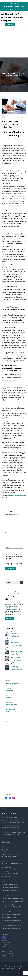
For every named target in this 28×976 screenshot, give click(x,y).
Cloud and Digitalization (10, 917)
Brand (17, 729)
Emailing (7, 755)
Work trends (8, 784)
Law (10, 767)
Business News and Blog (12, 683)
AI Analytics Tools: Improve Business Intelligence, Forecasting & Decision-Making (17, 634)
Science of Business (7, 502)
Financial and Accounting (10, 884)
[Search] (21, 582)
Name (6, 532)
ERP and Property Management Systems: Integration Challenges (16, 668)
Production (10, 893)
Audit (18, 726)
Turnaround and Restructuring (13, 887)
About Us (6, 844)
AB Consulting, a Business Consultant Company (12, 17)
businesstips (19, 738)
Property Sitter (7, 867)
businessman (9, 735)
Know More (9, 618)
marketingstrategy (10, 773)
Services (6, 882)
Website (7, 547)
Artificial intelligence (10, 726)
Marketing (8, 700)
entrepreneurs (15, 755)
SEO (6, 778)
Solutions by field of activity (12, 854)
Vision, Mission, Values (10, 856)
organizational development (13, 606)
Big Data (12, 729)
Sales (7, 707)
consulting (17, 747)
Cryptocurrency (9, 752)
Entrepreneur (9, 690)
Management (9, 697)
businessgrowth (15, 732)
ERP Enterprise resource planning (14, 898)
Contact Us (7, 849)
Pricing (5, 858)
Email (6, 540)
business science (9, 738)
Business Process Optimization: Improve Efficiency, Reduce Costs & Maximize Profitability (17, 643)
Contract (7, 749)
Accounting (8, 723)
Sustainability (19, 778)
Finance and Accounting (12, 693)
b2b (6, 729)
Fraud (17, 761)
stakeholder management (11, 608)
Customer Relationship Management (14, 901)
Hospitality (8, 764)
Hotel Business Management (12, 928)
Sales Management (8, 895)
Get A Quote (10, 24)
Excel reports (13, 758)
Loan (7, 770)
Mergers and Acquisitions (11, 890)
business (23, 502)
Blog (5, 847)
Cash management (10, 744)
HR (6, 695)
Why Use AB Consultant (10, 861)
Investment (19, 764)
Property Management (11, 704)
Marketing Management (10, 904)
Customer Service (10, 686)
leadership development (11, 609)
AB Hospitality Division (10, 923)
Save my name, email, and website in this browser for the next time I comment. (14, 556)
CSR (16, 752)
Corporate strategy (16, 749)
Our (3, 882)
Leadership (16, 767)
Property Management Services (13, 925)
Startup (11, 778)
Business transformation (11, 741)
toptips (7, 781)
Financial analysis (10, 761)
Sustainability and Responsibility (12, 920)
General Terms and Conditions (12, 873)
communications (9, 747)
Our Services (7, 851)
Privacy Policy (7, 876)
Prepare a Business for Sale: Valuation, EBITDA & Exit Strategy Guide (17, 651)
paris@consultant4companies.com (15, 6)
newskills (18, 773)
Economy (8, 688)
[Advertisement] (14, 43)
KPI (6, 767)
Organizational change (11, 776)
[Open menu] (2, 24)
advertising (15, 723)
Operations (9, 702)
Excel (7, 758)
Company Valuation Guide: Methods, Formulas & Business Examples (16, 660)
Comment (7, 521)
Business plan (17, 735)
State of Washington (15, 495)
